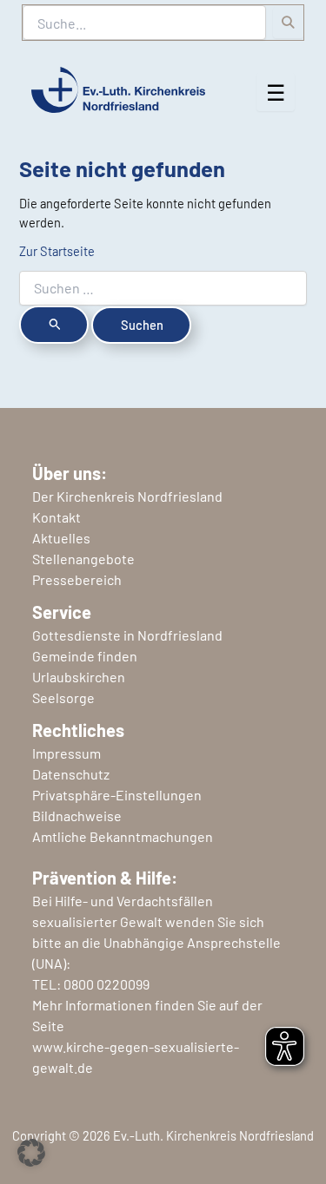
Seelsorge (63, 697)
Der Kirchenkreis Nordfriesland (127, 496)
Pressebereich (77, 579)
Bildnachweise (77, 815)
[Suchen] (288, 22)
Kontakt (56, 517)
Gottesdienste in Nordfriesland (127, 635)
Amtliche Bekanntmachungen (122, 836)
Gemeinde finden (84, 656)
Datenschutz (71, 774)
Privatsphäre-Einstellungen (117, 794)
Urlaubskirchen (78, 676)
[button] (31, 1153)
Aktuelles (61, 538)
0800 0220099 (106, 984)
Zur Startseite (57, 251)
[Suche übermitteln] (54, 325)
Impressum (66, 753)
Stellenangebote (83, 558)
